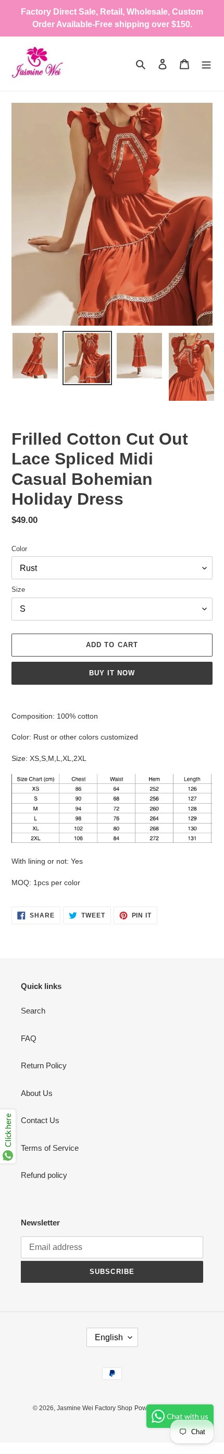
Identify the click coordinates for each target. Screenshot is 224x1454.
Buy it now (112, 673)
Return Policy (44, 1065)
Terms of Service (50, 1147)
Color (19, 549)
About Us (37, 1093)
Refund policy (44, 1175)
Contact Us (40, 1120)
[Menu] (206, 64)
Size (18, 589)
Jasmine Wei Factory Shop (94, 1408)
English (109, 1337)
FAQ (28, 1038)
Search (33, 1010)
